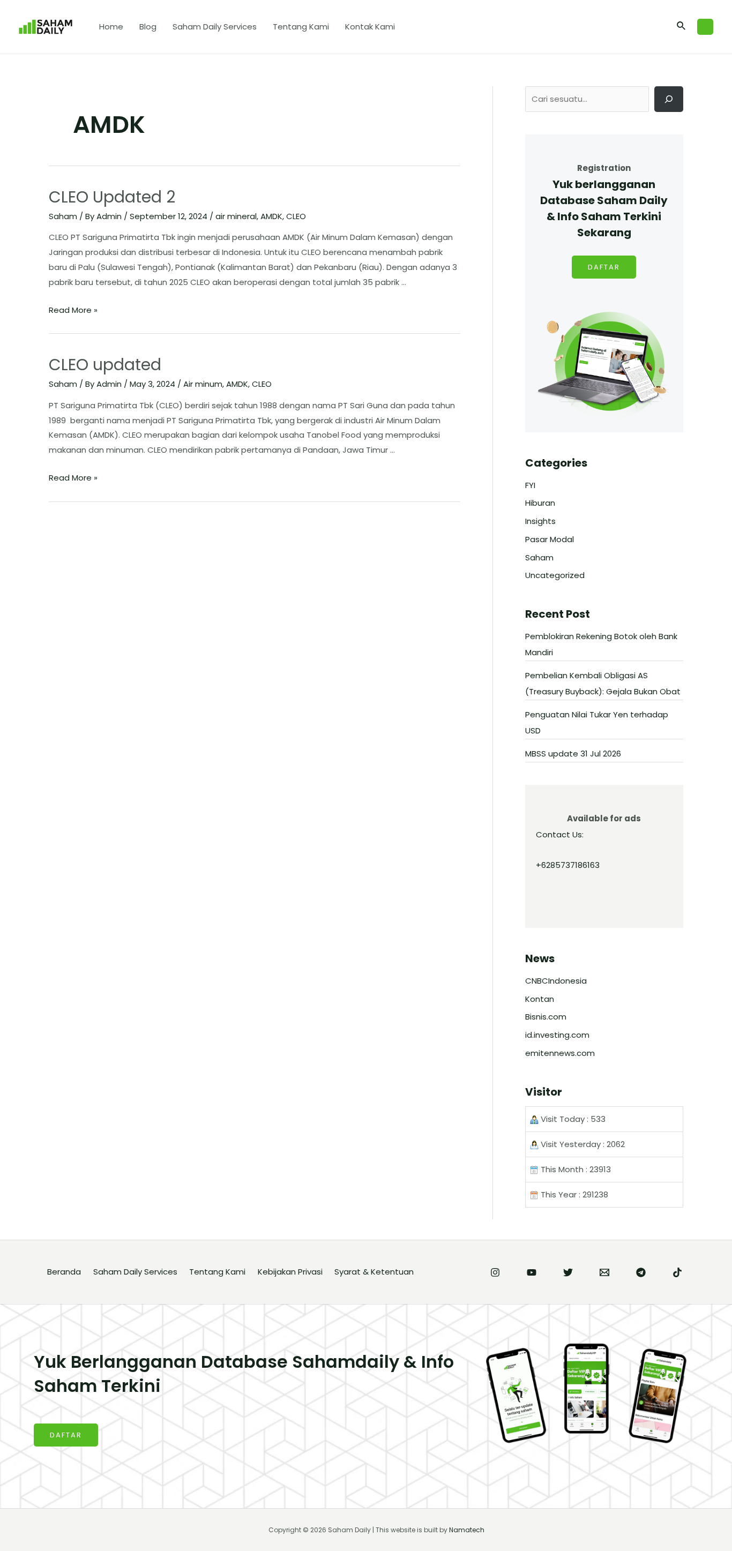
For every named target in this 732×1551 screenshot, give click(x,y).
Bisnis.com (545, 1016)
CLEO (296, 216)
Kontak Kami (370, 26)
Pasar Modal (549, 539)
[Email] (604, 1272)
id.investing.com (557, 1034)
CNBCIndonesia (556, 980)
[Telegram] (641, 1272)
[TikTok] (677, 1272)
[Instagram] (495, 1272)
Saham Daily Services (215, 26)
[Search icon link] (681, 26)
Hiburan (540, 502)
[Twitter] (568, 1272)
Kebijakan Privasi (290, 1271)
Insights (540, 521)
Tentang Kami (301, 26)
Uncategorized (555, 575)
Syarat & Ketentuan (374, 1271)
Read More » (73, 310)
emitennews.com (560, 1053)
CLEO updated (105, 364)
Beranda (64, 1271)
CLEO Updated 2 (112, 196)
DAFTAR (604, 267)
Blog (147, 26)
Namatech (466, 1529)
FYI (530, 485)
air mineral (236, 216)
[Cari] (668, 99)
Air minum (202, 383)
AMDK (271, 216)
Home (111, 26)
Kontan (539, 999)
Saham (63, 216)
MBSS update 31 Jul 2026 (573, 753)
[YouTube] (531, 1272)
